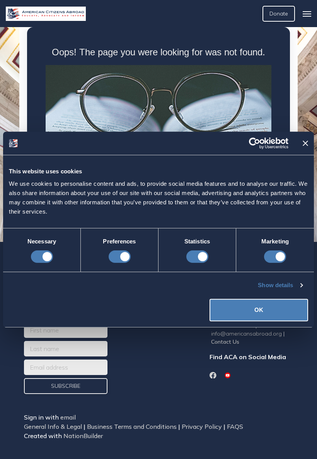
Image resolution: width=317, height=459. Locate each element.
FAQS (235, 426)
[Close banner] (305, 143)
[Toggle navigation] (307, 14)
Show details (275, 285)
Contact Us (225, 341)
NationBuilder (83, 436)
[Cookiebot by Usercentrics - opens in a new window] (254, 143)
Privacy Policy (202, 426)
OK (258, 310)
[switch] (120, 256)
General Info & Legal (53, 426)
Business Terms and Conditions (132, 426)
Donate (278, 13)
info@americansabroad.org (246, 333)
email (68, 417)
